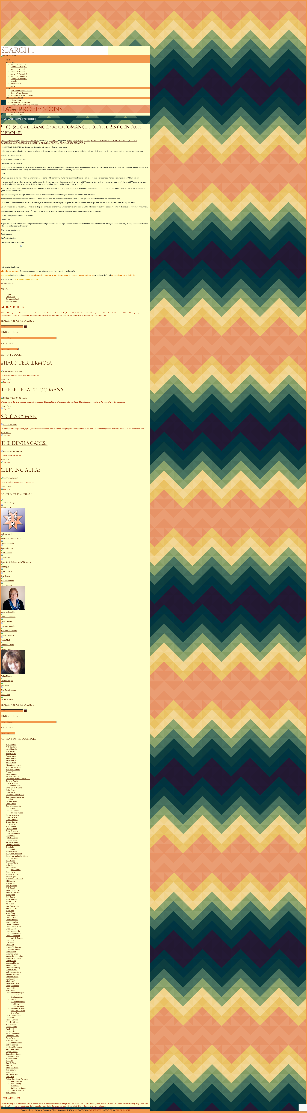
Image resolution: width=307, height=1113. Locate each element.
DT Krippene (11, 824)
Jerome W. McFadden (14, 879)
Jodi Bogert (10, 888)
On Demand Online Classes (21, 91)
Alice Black (15, 995)
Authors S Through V (19, 76)
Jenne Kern (10, 872)
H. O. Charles (11, 849)
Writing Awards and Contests (22, 95)
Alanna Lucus (11, 756)
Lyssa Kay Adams (13, 949)
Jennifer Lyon (11, 876)
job (15, 143)
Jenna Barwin (11, 867)
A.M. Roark (10, 751)
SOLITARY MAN (19, 416)
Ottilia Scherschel (17, 1090)
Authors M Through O (19, 72)
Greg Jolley (10, 847)
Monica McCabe (12, 983)
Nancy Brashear (12, 986)
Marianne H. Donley (13, 958)
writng (82, 143)
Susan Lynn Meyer (13, 1056)
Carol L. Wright (12, 781)
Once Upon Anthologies (15, 992)
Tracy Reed (10, 1072)
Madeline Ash (11, 952)
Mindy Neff (10, 981)
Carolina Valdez (17, 813)
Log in (8, 294)
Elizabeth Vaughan (18, 1002)
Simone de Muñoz (13, 1049)
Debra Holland (11, 808)
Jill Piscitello (10, 881)
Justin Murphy (11, 899)
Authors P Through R (19, 74)
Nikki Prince (10, 990)
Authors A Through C (19, 64)
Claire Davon (11, 790)
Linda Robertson (17, 1006)
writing (55, 143)
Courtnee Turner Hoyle (15, 795)
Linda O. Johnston (13, 936)
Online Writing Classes (19, 93)
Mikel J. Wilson (12, 979)
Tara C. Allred (11, 1063)
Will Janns (14, 858)
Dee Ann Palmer (12, 811)
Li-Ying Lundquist (12, 924)
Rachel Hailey (11, 1027)
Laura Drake (10, 917)
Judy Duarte (10, 897)
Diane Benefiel (11, 817)
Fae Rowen (10, 836)
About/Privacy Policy (14, 98)
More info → (6, 379)
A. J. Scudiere (11, 747)
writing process (68, 143)
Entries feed (10, 297)
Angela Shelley (16, 1081)
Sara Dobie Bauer (18, 1011)
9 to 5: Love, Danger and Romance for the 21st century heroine (71, 130)
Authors (14, 86)
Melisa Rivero (11, 970)
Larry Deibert (11, 913)
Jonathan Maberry (13, 892)
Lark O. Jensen (17, 938)
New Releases (16, 84)
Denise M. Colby (12, 815)
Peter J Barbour (12, 1020)
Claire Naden (11, 792)
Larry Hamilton (12, 915)
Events (9, 88)
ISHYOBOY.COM (122, 1110)
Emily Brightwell (12, 831)
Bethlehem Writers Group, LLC (18, 779)
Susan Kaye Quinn (13, 1054)
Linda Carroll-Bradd (13, 927)
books (87, 141)
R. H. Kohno (11, 1024)
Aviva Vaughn (11, 774)
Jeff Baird (9, 865)
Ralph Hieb (10, 1029)
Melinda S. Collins (18, 1008)
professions (24, 143)
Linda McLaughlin (13, 931)
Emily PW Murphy (13, 833)
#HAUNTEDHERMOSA (26, 363)
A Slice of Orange (30, 141)
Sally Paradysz (12, 1045)
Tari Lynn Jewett (12, 1068)
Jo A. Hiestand (11, 886)
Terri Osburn (11, 1070)
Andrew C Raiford (13, 770)
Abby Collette (11, 754)
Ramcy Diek (10, 1031)
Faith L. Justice (12, 838)
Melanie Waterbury (13, 967)
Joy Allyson (10, 895)
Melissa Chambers (13, 972)
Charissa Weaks (17, 997)
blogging (78, 141)
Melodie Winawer (12, 974)
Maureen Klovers (12, 963)
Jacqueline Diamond (14, 854)
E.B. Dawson (11, 826)
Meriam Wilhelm (12, 977)
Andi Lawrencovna (13, 767)
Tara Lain (9, 1065)
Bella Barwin (16, 870)
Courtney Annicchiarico (15, 797)
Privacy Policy (16, 100)
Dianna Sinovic (12, 822)
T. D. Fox (9, 1061)
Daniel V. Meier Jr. (13, 801)
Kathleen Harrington (18, 1088)
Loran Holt (10, 945)
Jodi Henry (15, 1004)
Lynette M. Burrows (13, 947)
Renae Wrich (11, 1038)
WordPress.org (12, 301)
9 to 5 (69, 141)
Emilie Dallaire (11, 829)
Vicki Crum (10, 1077)
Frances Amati (11, 840)
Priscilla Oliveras (12, 1022)
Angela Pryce (11, 772)
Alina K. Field (11, 763)
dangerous (6, 143)
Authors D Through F (19, 67)
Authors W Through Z (19, 79)
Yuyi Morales (11, 1093)
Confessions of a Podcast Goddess (109, 141)
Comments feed (12, 299)
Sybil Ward (15, 1013)
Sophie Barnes (12, 1052)
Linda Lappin (11, 929)
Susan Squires (11, 1058)
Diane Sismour (12, 820)
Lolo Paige (10, 942)
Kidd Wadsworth (12, 906)
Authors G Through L (19, 69)
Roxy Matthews (12, 1040)
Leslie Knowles (12, 922)
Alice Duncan (11, 760)
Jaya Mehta (10, 861)
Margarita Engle (12, 954)
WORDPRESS (95, 1110)
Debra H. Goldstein (13, 806)
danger (133, 141)
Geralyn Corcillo (12, 842)
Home (8, 60)
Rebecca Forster (12, 1036)
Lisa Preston (11, 940)
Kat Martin (10, 904)
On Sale (14, 81)
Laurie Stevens (12, 920)
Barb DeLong (16, 1083)
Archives (53, 141)
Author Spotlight (17, 114)
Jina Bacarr (10, 883)
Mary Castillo (11, 961)
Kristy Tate (10, 911)
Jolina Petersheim (13, 890)
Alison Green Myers (13, 765)
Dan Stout (14, 999)
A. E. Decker (11, 745)
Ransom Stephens (13, 1033)
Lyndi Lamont (16, 933)
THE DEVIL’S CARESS (24, 443)
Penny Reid (10, 1018)
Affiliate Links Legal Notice (20, 102)
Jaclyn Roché (11, 851)
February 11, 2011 (9, 141)
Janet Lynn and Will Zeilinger (17, 856)
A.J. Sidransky (11, 749)
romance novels (41, 143)
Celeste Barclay (12, 783)
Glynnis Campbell (13, 845)
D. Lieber (9, 799)
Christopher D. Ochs (14, 788)
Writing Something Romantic (17, 1079)
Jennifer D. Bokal (12, 874)
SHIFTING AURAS (21, 470)
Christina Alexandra (13, 785)
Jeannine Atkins (12, 863)
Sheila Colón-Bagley (14, 1047)
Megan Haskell (11, 965)
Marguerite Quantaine (14, 956)
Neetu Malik (10, 988)
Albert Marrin (11, 758)
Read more (9, 283)
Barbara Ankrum (12, 776)
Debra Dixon (11, 804)
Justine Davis (11, 902)
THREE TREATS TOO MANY (32, 390)
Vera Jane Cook (12, 1074)
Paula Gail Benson (13, 1015)
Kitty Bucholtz (11, 908)
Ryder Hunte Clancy (14, 1043)
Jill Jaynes (15, 1086)
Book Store (10, 62)
